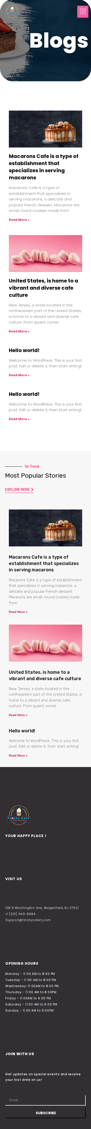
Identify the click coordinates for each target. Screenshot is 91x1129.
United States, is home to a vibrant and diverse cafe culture (43, 288)
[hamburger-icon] (82, 12)
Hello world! (24, 350)
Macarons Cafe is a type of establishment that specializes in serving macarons (43, 167)
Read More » (19, 220)
